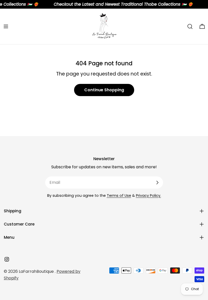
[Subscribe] (157, 182)
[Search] (190, 26)
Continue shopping (104, 90)
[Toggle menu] (6, 26)
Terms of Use (119, 195)
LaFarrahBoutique (37, 271)
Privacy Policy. (148, 195)
